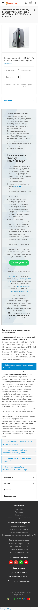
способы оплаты (23, 286)
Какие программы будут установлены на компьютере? (15, 468)
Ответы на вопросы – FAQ (19, 543)
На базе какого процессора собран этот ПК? (18, 366)
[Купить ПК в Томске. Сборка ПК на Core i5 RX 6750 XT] (19, 37)
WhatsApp (19, 186)
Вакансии (19, 515)
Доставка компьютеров (19, 549)
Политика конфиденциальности (19, 518)
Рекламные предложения (19, 532)
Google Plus (16, 562)
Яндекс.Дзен (26, 562)
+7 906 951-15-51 (20, 572)
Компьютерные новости (19, 529)
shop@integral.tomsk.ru (20, 577)
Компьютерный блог (19, 526)
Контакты (19, 509)
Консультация (21, 263)
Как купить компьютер (19, 540)
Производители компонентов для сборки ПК (19, 535)
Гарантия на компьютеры (19, 552)
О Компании (19, 505)
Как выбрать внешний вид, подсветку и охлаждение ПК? (15, 451)
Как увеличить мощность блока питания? (17, 459)
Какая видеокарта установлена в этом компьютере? (17, 443)
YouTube (11, 562)
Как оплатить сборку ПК (19, 546)
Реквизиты (19, 512)
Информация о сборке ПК (19, 523)
